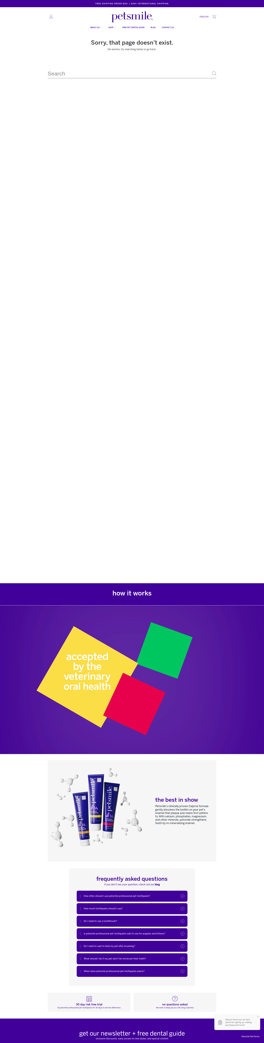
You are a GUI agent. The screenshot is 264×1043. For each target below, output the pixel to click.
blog (157, 884)
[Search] (214, 73)
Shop (111, 27)
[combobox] (132, 73)
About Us (95, 27)
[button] (214, 16)
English (204, 17)
